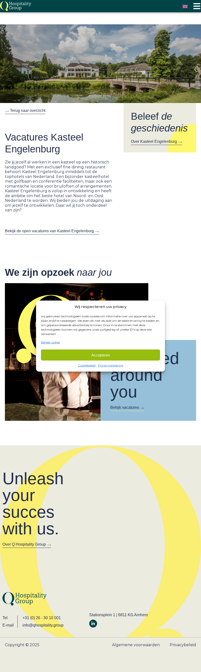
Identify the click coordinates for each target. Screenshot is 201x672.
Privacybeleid (183, 645)
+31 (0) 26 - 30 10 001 (42, 618)
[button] (196, 6)
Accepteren (100, 355)
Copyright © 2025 (22, 645)
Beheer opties (50, 342)
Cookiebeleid (87, 365)
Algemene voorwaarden (136, 645)
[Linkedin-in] (93, 624)
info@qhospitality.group (43, 625)
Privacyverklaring (110, 365)
